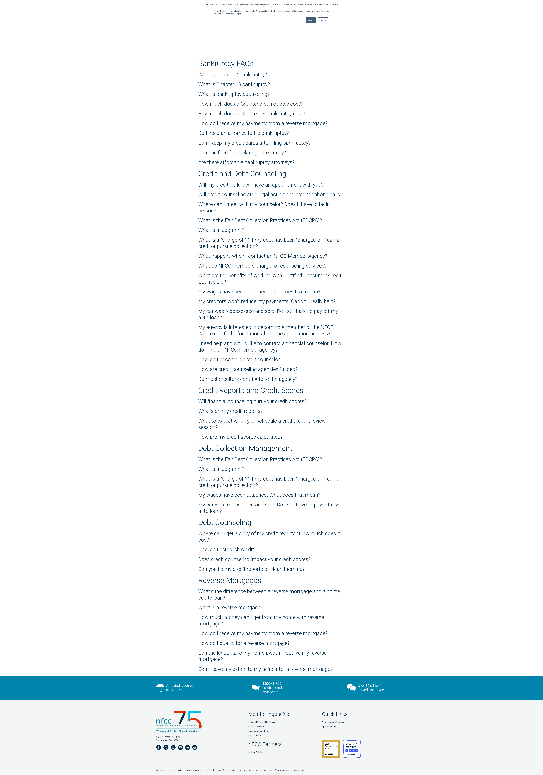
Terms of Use (221, 770)
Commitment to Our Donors (293, 770)
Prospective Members (258, 731)
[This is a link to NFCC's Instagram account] (173, 748)
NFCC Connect (254, 735)
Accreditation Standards (333, 722)
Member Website (256, 726)
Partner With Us (255, 752)
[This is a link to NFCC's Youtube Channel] (180, 748)
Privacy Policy (235, 770)
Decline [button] (323, 20)
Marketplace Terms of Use (268, 770)
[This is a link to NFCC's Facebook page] (158, 748)
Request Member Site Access (261, 722)
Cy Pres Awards (329, 726)
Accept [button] (310, 20)
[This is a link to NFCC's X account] (165, 748)
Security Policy (249, 770)
